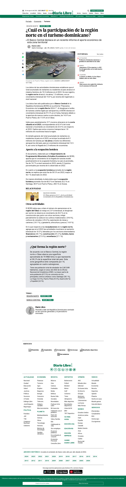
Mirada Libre (82, 383)
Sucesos (27, 396)
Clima (39, 420)
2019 (61, 456)
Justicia (26, 391)
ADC (79, 380)
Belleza (53, 394)
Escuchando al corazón (56, 436)
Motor (66, 388)
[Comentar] (23, 67)
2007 (67, 461)
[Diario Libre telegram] (66, 369)
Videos (102, 13)
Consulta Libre (56, 443)
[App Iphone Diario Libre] (62, 472)
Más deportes (69, 401)
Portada (29, 21)
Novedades (55, 401)
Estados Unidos (83, 412)
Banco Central (34, 300)
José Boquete (28, 404)
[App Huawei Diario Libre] (75, 472)
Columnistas (82, 400)
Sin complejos (55, 428)
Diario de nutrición (54, 415)
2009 (54, 461)
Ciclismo (67, 394)
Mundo (45, 13)
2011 (40, 461)
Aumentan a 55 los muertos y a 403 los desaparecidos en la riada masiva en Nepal (90, 69)
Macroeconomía (49, 193)
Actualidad (33, 13)
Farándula (54, 388)
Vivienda (40, 399)
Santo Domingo (37, 48)
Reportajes (27, 407)
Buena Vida (54, 396)
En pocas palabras (54, 431)
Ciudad (26, 383)
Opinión (91, 13)
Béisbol (66, 386)
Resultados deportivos (68, 405)
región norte (33, 296)
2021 (47, 456)
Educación (27, 386)
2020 (54, 456)
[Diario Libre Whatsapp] (74, 369)
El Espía (80, 394)
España (80, 420)
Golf (65, 391)
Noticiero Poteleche (81, 397)
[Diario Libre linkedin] (63, 369)
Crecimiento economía (42, 16)
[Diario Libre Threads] (70, 369)
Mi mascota (55, 408)
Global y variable (40, 405)
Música (53, 380)
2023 (33, 456)
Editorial (80, 386)
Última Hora (25, 13)
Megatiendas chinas (28, 16)
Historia (40, 426)
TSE (25, 419)
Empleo (39, 388)
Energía (39, 394)
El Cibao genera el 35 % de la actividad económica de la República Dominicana (58, 196)
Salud (26, 388)
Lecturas (81, 403)
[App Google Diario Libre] (49, 472)
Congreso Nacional (27, 422)
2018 (67, 456)
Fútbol (66, 383)
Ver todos (100, 54)
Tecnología (41, 423)
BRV (65, 411)
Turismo (40, 383)
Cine (52, 383)
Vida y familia (55, 419)
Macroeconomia (42, 408)
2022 (40, 456)
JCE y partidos (80, 16)
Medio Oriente (82, 428)
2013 (26, 461)
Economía (50, 13)
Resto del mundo (81, 442)
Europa (80, 423)
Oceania (80, 436)
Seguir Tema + (45, 26)
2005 (81, 461)
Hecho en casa (97, 399)
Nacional (27, 380)
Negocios (40, 391)
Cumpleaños (96, 414)
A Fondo (26, 399)
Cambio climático (40, 433)
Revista (79, 13)
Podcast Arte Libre (55, 405)
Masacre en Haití (90, 16)
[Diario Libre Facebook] (51, 369)
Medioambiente (42, 415)
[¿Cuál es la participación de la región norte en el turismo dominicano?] (23, 57)
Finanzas (40, 380)
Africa (80, 433)
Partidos (26, 414)
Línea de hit (68, 408)
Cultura (53, 386)
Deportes (84, 13)
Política (39, 13)
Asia (79, 431)
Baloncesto (68, 380)
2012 (33, 461)
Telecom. (40, 401)
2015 (88, 456)
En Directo (81, 391)
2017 (74, 456)
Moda (53, 391)
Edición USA (69, 424)
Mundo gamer (96, 401)
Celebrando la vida (55, 425)
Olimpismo (68, 399)
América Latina (83, 415)
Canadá (80, 426)
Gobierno (27, 426)
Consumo (40, 396)
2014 (95, 456)
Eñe (52, 422)
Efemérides (95, 411)
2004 (88, 461)
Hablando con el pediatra (56, 411)
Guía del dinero (97, 404)
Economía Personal (54, 440)
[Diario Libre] (63, 12)
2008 (61, 461)
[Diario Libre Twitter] (59, 369)
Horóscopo (95, 419)
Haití (79, 418)
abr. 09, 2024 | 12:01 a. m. (53, 48)
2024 (26, 456)
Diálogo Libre (28, 401)
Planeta (97, 13)
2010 (47, 461)
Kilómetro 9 (54, 16)
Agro (38, 386)
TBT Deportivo (69, 413)
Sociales (54, 399)
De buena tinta (83, 388)
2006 (74, 461)
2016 (81, 456)
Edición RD (68, 429)
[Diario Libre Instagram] (55, 369)
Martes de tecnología (40, 429)
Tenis (66, 396)
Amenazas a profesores (66, 16)
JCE (25, 416)
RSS (93, 416)
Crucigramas (96, 421)
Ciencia (39, 418)
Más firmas (82, 405)
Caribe (80, 439)
